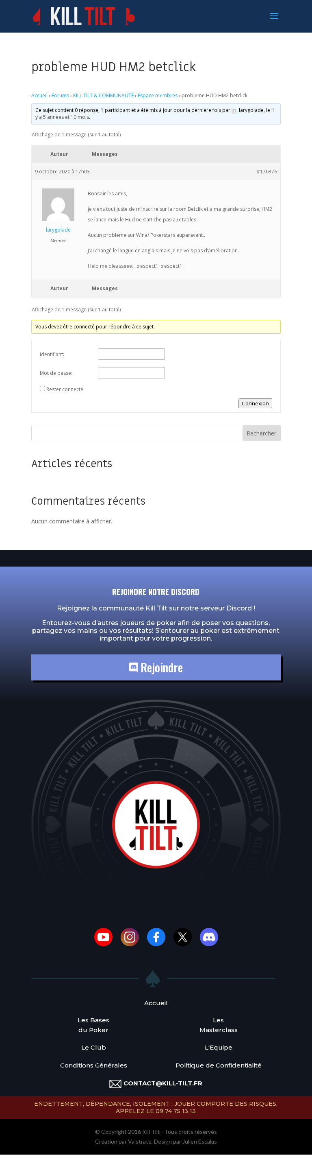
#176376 (267, 171)
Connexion (255, 403)
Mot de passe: (56, 373)
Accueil (39, 95)
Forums (60, 95)
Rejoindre (160, 667)
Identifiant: (52, 354)
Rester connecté (64, 389)
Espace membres (158, 95)
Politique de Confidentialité (219, 1065)
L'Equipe (218, 1047)
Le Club (93, 1047)
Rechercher (261, 433)
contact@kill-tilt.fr (163, 1083)
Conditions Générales (93, 1065)
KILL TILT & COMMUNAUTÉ (103, 95)
